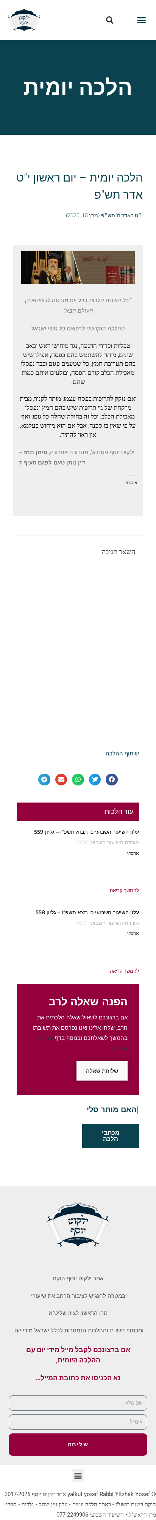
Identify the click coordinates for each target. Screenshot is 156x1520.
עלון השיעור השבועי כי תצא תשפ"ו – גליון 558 (87, 912)
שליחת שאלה (102, 1071)
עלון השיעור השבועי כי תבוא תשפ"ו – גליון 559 (86, 831)
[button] (141, 20)
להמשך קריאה (124, 890)
